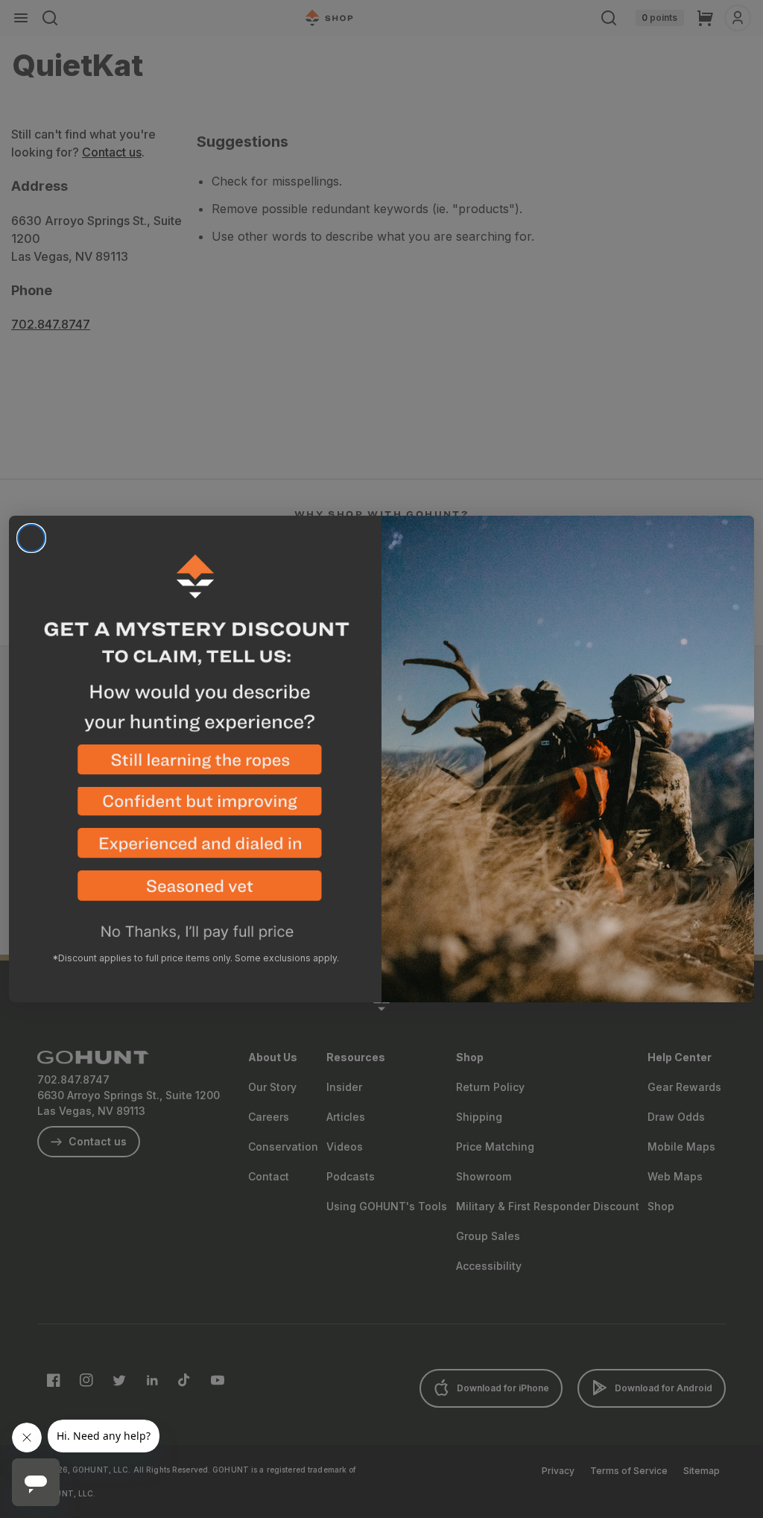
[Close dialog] (31, 538)
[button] (195, 765)
